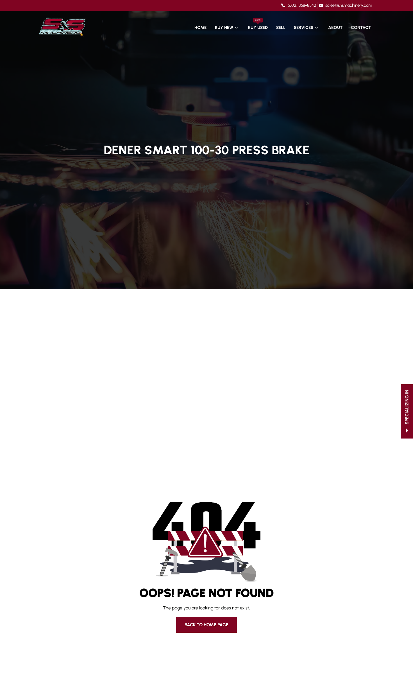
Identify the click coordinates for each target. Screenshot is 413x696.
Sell (280, 27)
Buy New (224, 27)
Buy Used (258, 24)
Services (303, 27)
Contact (361, 27)
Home (200, 27)
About (335, 27)
